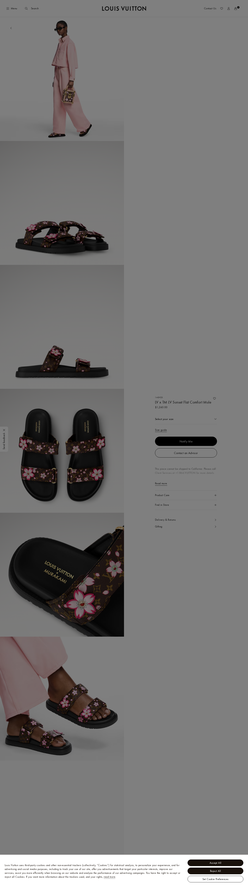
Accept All (215, 863)
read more (109, 876)
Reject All (215, 871)
